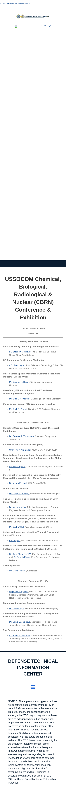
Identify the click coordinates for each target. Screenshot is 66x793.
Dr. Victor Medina (17, 507)
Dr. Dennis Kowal (22, 557)
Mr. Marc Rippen (17, 466)
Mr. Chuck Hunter (17, 570)
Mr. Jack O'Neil (16, 527)
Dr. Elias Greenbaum (19, 398)
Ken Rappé (14, 540)
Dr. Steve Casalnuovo (19, 622)
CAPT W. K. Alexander (20, 450)
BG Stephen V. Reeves (20, 351)
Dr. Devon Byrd (16, 608)
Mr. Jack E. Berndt (18, 409)
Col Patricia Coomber (19, 635)
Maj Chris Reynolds (18, 591)
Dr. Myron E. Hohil (18, 483)
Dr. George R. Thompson (21, 436)
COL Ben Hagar (16, 365)
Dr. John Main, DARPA (20, 554)
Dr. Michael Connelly (19, 493)
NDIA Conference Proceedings (15, 3)
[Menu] (33, 687)
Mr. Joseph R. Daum (19, 382)
